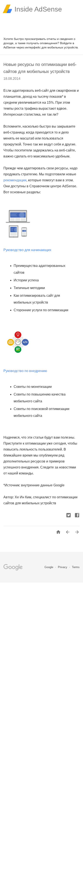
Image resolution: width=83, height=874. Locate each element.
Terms (76, 567)
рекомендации (14, 180)
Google (49, 567)
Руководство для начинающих (27, 250)
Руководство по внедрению (25, 371)
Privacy (63, 567)
